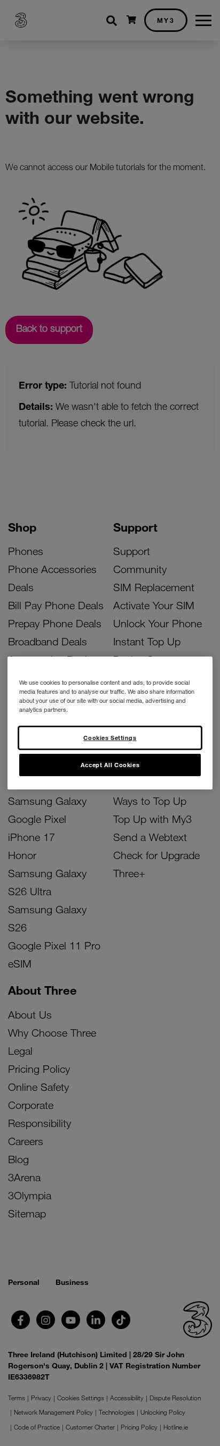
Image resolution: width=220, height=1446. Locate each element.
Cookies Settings (109, 737)
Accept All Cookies (110, 764)
